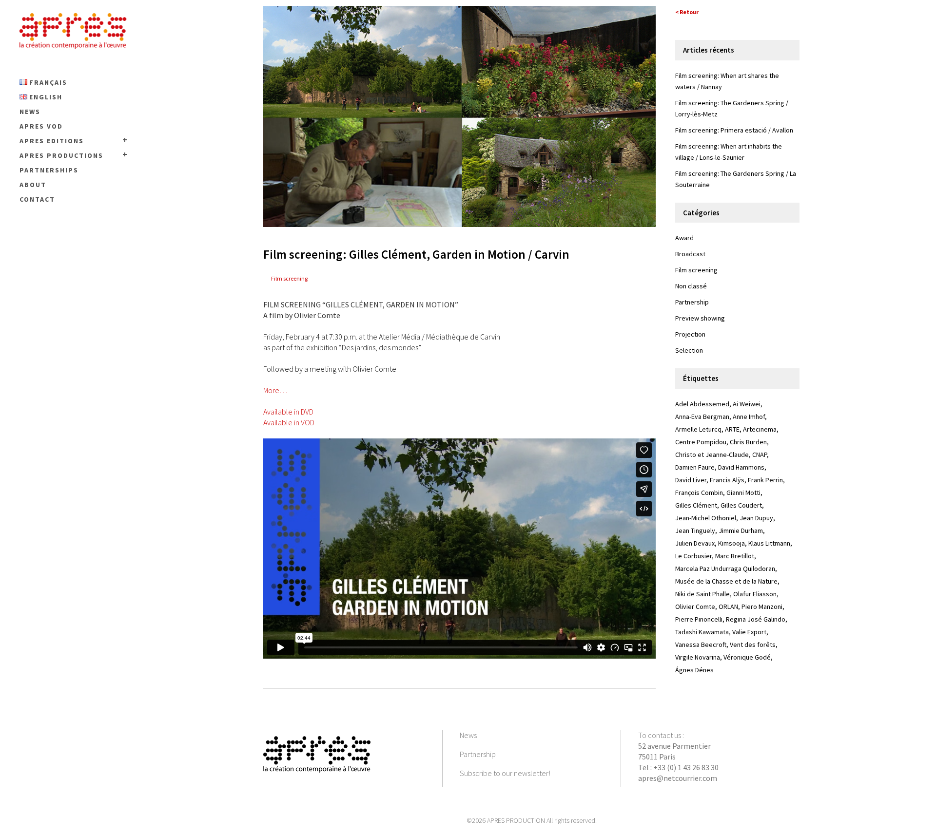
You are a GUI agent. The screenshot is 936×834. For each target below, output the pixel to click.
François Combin (699, 492)
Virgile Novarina (697, 657)
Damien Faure (695, 467)
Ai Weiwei (746, 403)
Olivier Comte (695, 606)
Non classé (691, 286)
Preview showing (700, 318)
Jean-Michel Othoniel (705, 517)
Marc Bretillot (734, 555)
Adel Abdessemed (702, 403)
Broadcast (690, 253)
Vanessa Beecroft (700, 644)
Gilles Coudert (741, 505)
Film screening (289, 278)
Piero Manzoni (761, 606)
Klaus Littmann (769, 543)
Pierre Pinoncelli (698, 619)
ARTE (732, 429)
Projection (690, 334)
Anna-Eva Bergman (702, 416)
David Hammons (741, 467)
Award (684, 237)
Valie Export (749, 631)
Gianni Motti (743, 492)
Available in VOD (288, 422)
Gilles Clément (696, 505)
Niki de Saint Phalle (702, 593)
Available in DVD (288, 412)
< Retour (687, 12)
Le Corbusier (693, 555)
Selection (689, 350)
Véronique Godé (747, 657)
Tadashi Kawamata (702, 631)
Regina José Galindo (755, 619)
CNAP (759, 454)
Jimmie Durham (741, 530)
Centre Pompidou (700, 441)
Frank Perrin (765, 479)
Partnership (692, 302)
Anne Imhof (749, 416)
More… (275, 390)
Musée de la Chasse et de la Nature (726, 581)
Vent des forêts (753, 644)
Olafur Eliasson (755, 593)
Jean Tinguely (695, 530)
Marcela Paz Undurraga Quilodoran (725, 568)
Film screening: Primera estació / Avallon (734, 130)
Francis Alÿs (727, 479)
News (468, 735)
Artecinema (760, 429)
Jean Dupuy (756, 517)
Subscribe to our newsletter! (505, 773)
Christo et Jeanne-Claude (712, 454)
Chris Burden (748, 441)
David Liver (690, 479)
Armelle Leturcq (698, 429)
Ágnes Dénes (694, 669)
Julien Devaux (695, 543)
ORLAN (728, 606)
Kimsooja (731, 543)
